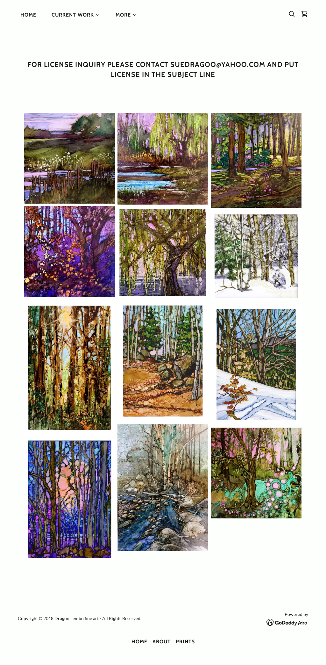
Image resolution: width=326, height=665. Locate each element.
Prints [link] (185, 642)
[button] (73, 15)
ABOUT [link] (161, 642)
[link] (304, 14)
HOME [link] (28, 15)
